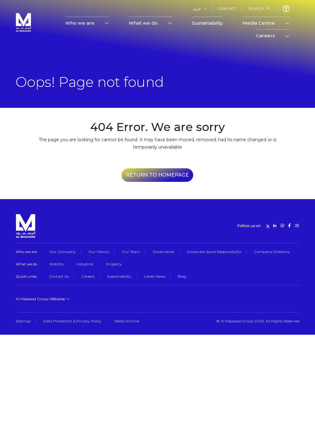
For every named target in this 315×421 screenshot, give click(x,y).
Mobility (57, 264)
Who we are (26, 251)
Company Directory (272, 251)
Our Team (131, 251)
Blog (182, 276)
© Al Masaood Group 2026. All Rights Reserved (257, 321)
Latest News (154, 276)
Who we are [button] (79, 23)
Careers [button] (265, 36)
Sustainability (207, 23)
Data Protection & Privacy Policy (72, 321)
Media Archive (126, 321)
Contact (226, 8)
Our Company (62, 251)
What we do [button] (143, 23)
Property (114, 264)
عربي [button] (197, 8)
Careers (87, 276)
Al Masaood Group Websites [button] (41, 298)
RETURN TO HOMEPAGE (157, 175)
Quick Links (26, 276)
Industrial (85, 264)
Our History (98, 251)
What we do (26, 264)
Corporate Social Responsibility (214, 251)
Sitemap (23, 321)
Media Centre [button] (258, 23)
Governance (163, 251)
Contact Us (59, 276)
